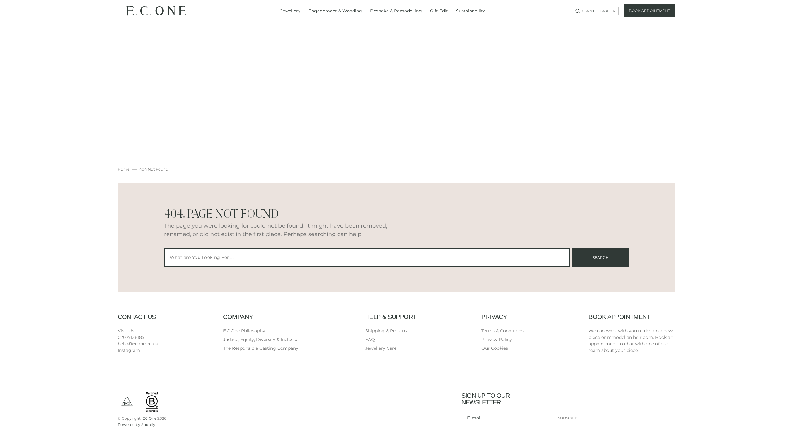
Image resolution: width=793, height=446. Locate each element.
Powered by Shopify (136, 424)
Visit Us (126, 331)
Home (123, 169)
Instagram (129, 350)
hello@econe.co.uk (138, 344)
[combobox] (367, 257)
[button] (585, 11)
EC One (149, 418)
